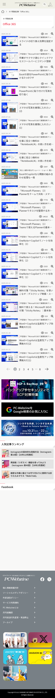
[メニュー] (4, 4)
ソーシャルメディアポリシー (15, 593)
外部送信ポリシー (11, 598)
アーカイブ (8, 622)
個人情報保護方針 (11, 588)
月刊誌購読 (8, 612)
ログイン (50, 5)
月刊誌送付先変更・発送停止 (15, 617)
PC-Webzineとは (10, 608)
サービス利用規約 (11, 603)
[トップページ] (3, 11)
